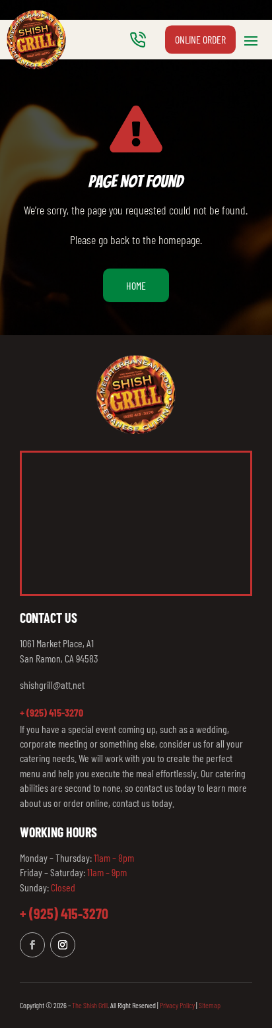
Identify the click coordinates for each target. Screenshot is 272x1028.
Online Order (200, 39)
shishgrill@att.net (52, 684)
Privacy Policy (177, 1005)
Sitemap (210, 1005)
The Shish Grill (90, 1005)
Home (136, 285)
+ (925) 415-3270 (51, 712)
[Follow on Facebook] (32, 944)
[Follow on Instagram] (62, 944)
